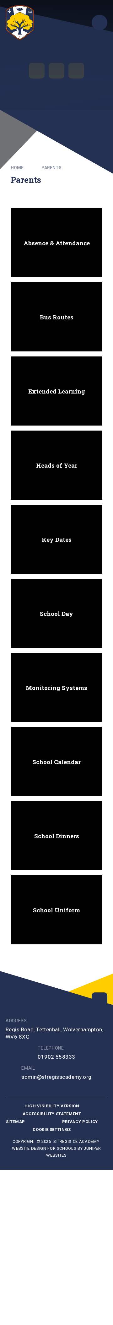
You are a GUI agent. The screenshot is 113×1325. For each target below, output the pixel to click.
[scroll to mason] (99, 1000)
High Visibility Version (51, 1106)
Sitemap (15, 1121)
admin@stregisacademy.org (56, 1077)
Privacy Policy (80, 1121)
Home (17, 167)
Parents (51, 167)
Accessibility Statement (52, 1113)
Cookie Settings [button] (52, 1129)
